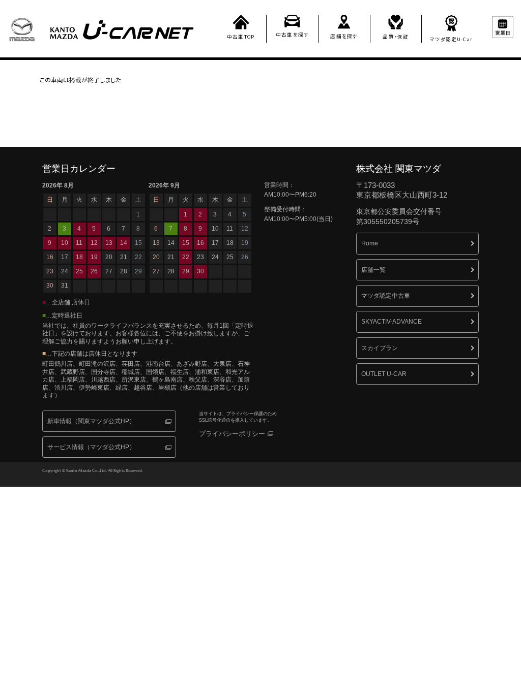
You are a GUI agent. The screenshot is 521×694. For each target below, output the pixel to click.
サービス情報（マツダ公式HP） (91, 447)
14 (171, 242)
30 (49, 285)
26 (244, 257)
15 (185, 242)
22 (185, 257)
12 (244, 228)
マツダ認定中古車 (385, 295)
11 (229, 228)
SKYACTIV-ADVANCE (391, 321)
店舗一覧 (373, 269)
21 (171, 257)
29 (138, 271)
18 (230, 242)
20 (156, 257)
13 (156, 242)
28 (171, 271)
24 (215, 257)
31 (64, 285)
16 (200, 242)
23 (200, 257)
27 (156, 271)
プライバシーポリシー (232, 433)
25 (230, 257)
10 (215, 228)
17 (215, 242)
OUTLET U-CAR (384, 373)
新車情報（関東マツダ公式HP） (91, 421)
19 (244, 242)
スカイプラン (379, 348)
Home (369, 243)
